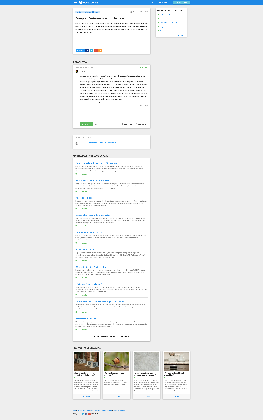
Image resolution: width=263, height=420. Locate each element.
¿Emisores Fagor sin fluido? (88, 284)
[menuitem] (87, 50)
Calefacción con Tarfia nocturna (90, 267)
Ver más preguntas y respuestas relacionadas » (111, 336)
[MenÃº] (75, 2)
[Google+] (89, 413)
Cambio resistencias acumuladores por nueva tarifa (99, 301)
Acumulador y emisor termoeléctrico (92, 215)
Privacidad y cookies (119, 410)
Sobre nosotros (81, 410)
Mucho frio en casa (84, 198)
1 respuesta (82, 174)
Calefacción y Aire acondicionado (87, 12)
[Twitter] (83, 413)
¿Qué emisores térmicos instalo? (90, 232)
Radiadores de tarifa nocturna (169, 15)
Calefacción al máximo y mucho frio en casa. (96, 163)
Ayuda (88, 410)
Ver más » (181, 35)
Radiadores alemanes (85, 318)
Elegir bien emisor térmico (168, 27)
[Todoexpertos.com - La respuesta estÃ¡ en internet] (88, 2)
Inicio (74, 410)
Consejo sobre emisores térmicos (170, 31)
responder (92, 143)
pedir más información (107, 143)
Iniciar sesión (164, 2)
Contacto (97, 410)
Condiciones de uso (106, 410)
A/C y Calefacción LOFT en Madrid (170, 23)
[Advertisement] (111, 39)
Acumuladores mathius (86, 249)
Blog (92, 410)
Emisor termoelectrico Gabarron (169, 19)
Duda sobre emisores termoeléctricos (93, 180)
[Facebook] (86, 413)
